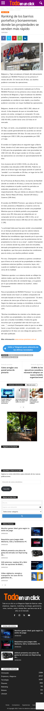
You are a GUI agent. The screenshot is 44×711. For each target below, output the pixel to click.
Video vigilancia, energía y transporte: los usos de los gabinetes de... (12, 575)
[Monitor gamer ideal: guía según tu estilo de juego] (37, 531)
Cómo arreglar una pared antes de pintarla (9, 370)
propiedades (21, 355)
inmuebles (13, 355)
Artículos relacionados (16, 385)
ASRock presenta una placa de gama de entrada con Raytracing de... (14, 552)
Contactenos (16, 705)
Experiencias (26, 705)
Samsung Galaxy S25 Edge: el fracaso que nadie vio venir (21, 400)
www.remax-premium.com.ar (25, 339)
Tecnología (5, 680)
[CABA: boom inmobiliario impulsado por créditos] (36, 393)
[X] (9, 38)
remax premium (6, 357)
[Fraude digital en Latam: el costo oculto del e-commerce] (7, 393)
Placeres (4, 683)
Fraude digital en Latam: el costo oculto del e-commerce (6, 401)
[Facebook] (3, 38)
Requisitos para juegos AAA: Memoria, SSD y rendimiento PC (14, 540)
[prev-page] (20, 407)
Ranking (29, 355)
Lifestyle (4, 694)
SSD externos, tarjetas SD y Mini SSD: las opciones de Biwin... (14, 563)
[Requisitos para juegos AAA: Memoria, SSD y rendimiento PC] (37, 542)
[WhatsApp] (19, 38)
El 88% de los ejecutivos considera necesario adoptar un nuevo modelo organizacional (33, 372)
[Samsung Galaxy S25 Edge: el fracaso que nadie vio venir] (22, 393)
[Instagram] (19, 615)
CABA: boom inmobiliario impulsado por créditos (34, 401)
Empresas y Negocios (8, 676)
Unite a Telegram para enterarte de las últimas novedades (23, 348)
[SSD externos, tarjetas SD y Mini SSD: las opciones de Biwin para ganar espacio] (37, 565)
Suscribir (6, 489)
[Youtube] (29, 615)
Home (7, 705)
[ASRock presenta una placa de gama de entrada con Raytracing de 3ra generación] (37, 553)
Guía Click (35, 705)
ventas (15, 357)
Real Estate (9, 8)
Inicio (2, 8)
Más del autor (31, 385)
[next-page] (23, 407)
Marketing (4, 687)
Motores (4, 690)
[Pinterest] (14, 38)
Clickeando (5, 673)
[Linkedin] (25, 38)
